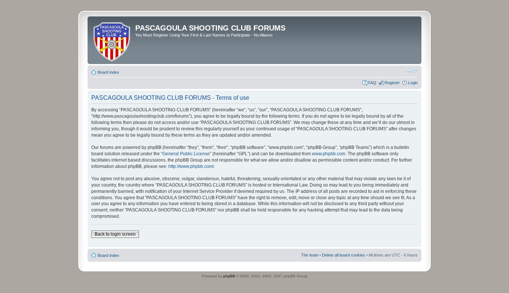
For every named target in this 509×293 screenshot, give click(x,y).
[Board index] (112, 40)
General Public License (186, 153)
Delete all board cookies (343, 255)
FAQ (372, 82)
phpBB (229, 276)
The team (309, 255)
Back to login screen (115, 234)
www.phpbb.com (328, 153)
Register (392, 82)
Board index (108, 72)
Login (413, 82)
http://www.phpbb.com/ (191, 166)
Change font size (412, 70)
